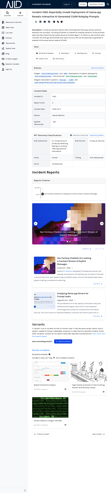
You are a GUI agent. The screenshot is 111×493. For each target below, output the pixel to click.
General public (92, 76)
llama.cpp (63, 80)
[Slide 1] (67, 241)
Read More (96, 284)
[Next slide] (102, 224)
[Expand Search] (106, 4)
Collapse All (98, 249)
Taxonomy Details (97, 135)
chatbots (68, 271)
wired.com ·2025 (64, 268)
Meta (65, 73)
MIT (54, 122)
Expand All (85, 249)
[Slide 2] (70, 241)
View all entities (97, 68)
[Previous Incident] (54, 22)
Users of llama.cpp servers (50, 73)
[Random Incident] (58, 22)
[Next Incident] (62, 22)
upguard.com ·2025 (65, 300)
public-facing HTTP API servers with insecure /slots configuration (54, 82)
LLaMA (71, 80)
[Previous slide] (35, 224)
